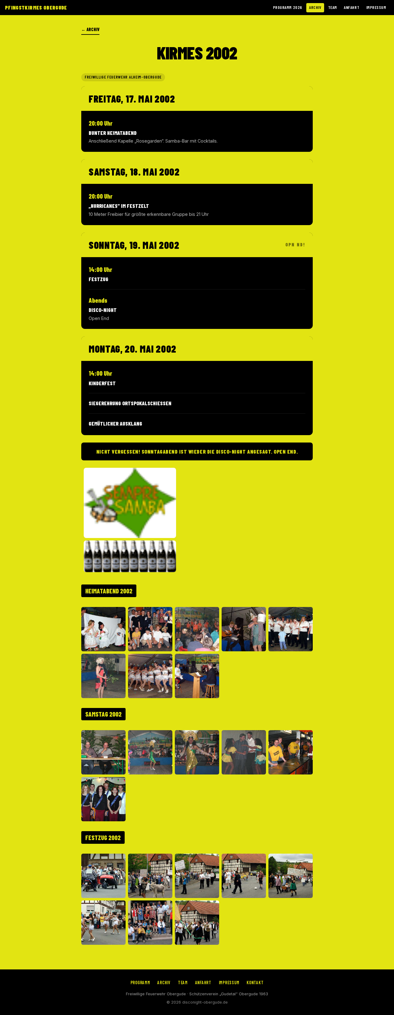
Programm (140, 982)
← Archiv (90, 29)
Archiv (315, 7)
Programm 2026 (287, 7)
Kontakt (255, 982)
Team (332, 7)
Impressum (376, 7)
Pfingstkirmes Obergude (36, 7)
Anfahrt (351, 7)
